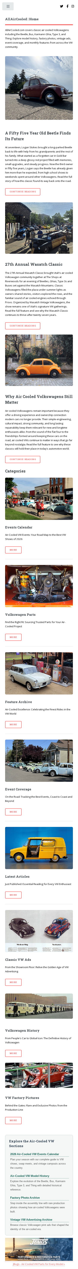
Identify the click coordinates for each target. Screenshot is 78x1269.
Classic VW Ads (18, 960)
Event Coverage (18, 789)
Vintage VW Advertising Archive (31, 1219)
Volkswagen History (22, 1030)
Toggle (8, 7)
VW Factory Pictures (22, 1098)
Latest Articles (17, 876)
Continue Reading (23, 191)
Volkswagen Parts (20, 615)
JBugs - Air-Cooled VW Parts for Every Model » (39, 1264)
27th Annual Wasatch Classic (33, 264)
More (13, 550)
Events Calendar (18, 527)
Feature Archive (18, 702)
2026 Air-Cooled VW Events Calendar (34, 1154)
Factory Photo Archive (25, 1197)
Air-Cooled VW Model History (29, 1175)
